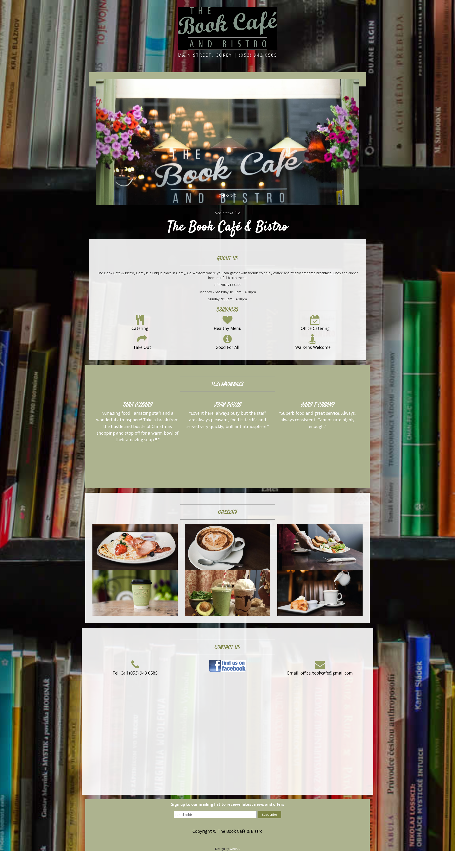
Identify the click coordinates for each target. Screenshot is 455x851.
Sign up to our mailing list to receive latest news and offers (227, 804)
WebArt (235, 849)
